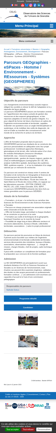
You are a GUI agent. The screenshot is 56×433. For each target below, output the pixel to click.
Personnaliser (44, 429)
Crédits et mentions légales (15, 394)
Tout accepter (12, 429)
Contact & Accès (32, 1)
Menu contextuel (27, 41)
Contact (42, 394)
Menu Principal (26, 26)
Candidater (28, 307)
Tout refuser (28, 429)
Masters (36, 49)
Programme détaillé (28, 299)
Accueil (7, 49)
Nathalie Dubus (13, 290)
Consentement (32, 394)
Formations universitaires (21, 49)
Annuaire (20, 1)
